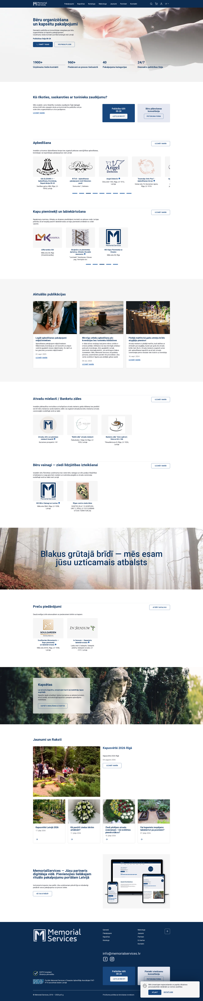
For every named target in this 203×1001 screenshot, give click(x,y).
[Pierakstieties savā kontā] (161, 3)
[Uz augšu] (167, 931)
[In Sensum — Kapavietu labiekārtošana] (82, 628)
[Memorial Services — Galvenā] (40, 3)
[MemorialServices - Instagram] (112, 959)
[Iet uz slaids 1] (74, 193)
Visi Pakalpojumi (64, 44)
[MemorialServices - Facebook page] (105, 959)
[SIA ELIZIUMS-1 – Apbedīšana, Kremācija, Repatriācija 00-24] (47, 166)
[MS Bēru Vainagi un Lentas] (48, 491)
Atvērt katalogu (160, 607)
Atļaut (155, 992)
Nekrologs (103, 4)
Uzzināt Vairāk (39, 113)
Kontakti (133, 4)
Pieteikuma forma (154, 116)
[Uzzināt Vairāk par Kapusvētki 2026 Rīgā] (66, 771)
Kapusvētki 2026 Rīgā (117, 748)
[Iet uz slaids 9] (128, 193)
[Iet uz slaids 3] (88, 193)
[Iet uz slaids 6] (108, 193)
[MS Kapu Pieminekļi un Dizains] (113, 237)
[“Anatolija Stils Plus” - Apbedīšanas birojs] (146, 166)
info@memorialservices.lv (122, 953)
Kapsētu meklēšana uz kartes (53, 706)
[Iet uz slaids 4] (95, 193)
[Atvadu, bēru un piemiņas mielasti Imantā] (48, 424)
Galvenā (106, 930)
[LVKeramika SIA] (48, 238)
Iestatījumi (168, 992)
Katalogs (91, 4)
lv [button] (166, 4)
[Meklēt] (151, 3)
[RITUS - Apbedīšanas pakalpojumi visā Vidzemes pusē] (81, 167)
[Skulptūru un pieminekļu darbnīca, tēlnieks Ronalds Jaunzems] (80, 237)
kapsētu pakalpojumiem (54, 33)
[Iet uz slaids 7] (115, 193)
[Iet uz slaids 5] (101, 193)
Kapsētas (81, 4)
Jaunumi (113, 4)
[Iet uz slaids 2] (81, 193)
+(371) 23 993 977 (118, 116)
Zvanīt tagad (43, 44)
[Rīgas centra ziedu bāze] (82, 491)
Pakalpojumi (69, 4)
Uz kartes (141, 940)
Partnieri (123, 4)
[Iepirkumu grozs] (156, 3)
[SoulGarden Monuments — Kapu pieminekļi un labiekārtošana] (48, 628)
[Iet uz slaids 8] (122, 193)
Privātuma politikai (109, 995)
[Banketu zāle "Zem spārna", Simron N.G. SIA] (116, 424)
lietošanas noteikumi (126, 995)
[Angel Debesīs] (114, 167)
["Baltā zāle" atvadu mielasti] (82, 424)
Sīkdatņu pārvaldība (46, 974)
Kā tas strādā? (42, 894)
